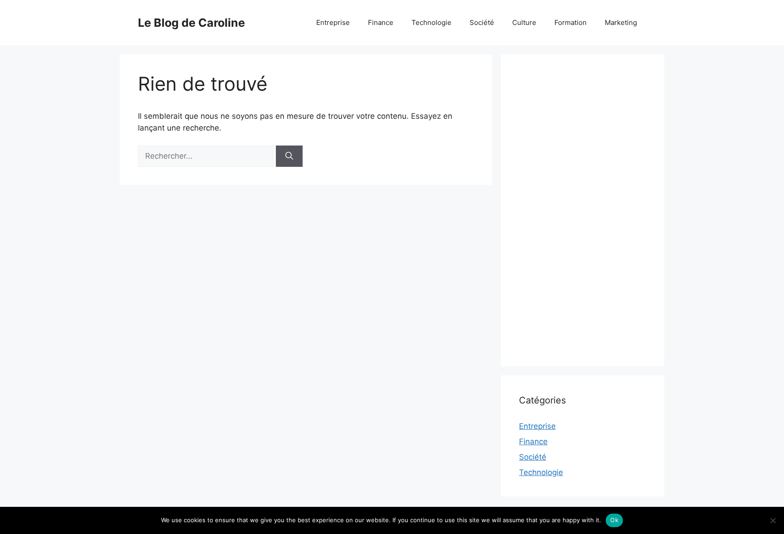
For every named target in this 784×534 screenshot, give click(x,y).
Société (482, 22)
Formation (570, 22)
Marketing (621, 22)
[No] (772, 520)
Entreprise (333, 22)
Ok (614, 520)
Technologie (431, 22)
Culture (524, 22)
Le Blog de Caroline (191, 22)
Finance (380, 22)
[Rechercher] (289, 156)
